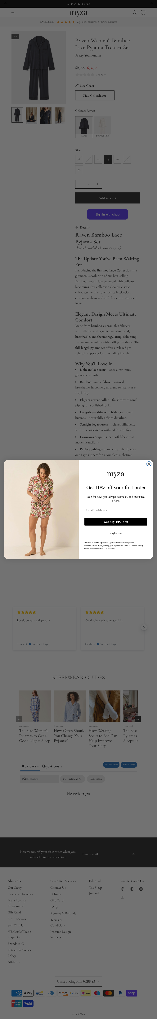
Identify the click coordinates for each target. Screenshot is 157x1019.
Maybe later (116, 533)
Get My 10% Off (116, 521)
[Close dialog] (149, 464)
